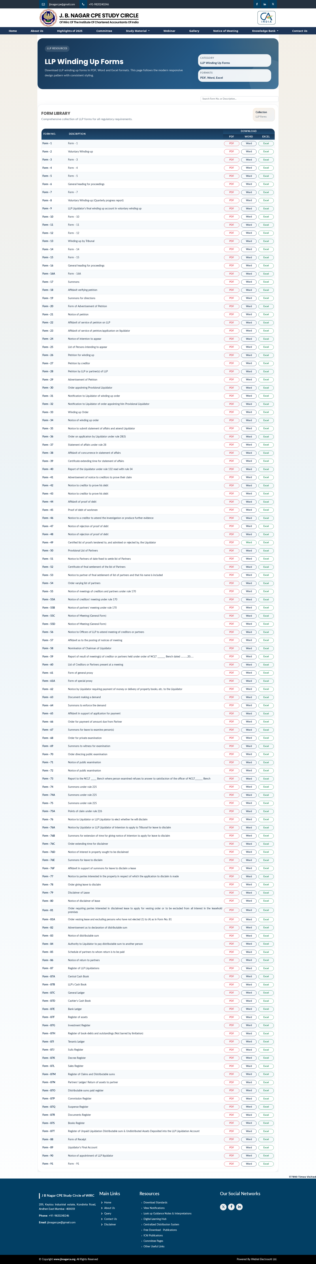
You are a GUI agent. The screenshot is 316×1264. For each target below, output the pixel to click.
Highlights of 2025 (69, 31)
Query (107, 1213)
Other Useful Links (154, 1246)
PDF (231, 143)
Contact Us (299, 31)
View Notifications (154, 1208)
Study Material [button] (136, 31)
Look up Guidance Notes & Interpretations (167, 1213)
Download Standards (155, 1202)
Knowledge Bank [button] (264, 31)
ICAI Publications (153, 1235)
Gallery (194, 31)
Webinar (169, 31)
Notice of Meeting (225, 31)
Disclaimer (110, 1224)
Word (249, 143)
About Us (37, 31)
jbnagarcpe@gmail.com (62, 4)
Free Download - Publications (160, 1230)
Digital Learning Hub (155, 1219)
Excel (266, 143)
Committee (104, 31)
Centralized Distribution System (161, 1224)
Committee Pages (153, 1241)
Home (13, 31)
